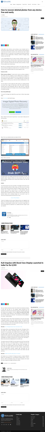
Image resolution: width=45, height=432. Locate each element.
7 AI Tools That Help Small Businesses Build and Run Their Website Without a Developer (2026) (39, 47)
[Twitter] (4, 45)
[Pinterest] (6, 45)
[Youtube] (10, 424)
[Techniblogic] (4, 215)
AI (35, 45)
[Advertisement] (15, 37)
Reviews (2, 230)
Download (5, 98)
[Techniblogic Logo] (6, 2)
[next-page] (32, 51)
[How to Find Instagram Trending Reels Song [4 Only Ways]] (37, 60)
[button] (42, 2)
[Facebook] (2, 45)
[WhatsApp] (8, 45)
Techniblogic (9, 212)
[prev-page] (31, 51)
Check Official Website (15, 197)
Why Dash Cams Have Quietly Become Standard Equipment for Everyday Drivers (15, 232)
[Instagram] (4, 424)
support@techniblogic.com (7, 422)
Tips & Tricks (12, 230)
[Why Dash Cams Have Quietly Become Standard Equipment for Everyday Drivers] (15, 227)
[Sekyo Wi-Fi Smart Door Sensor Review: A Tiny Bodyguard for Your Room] (5, 227)
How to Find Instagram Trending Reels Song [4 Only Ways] (37, 65)
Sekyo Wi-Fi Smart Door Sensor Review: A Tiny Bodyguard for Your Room (5, 232)
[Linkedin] (6, 424)
